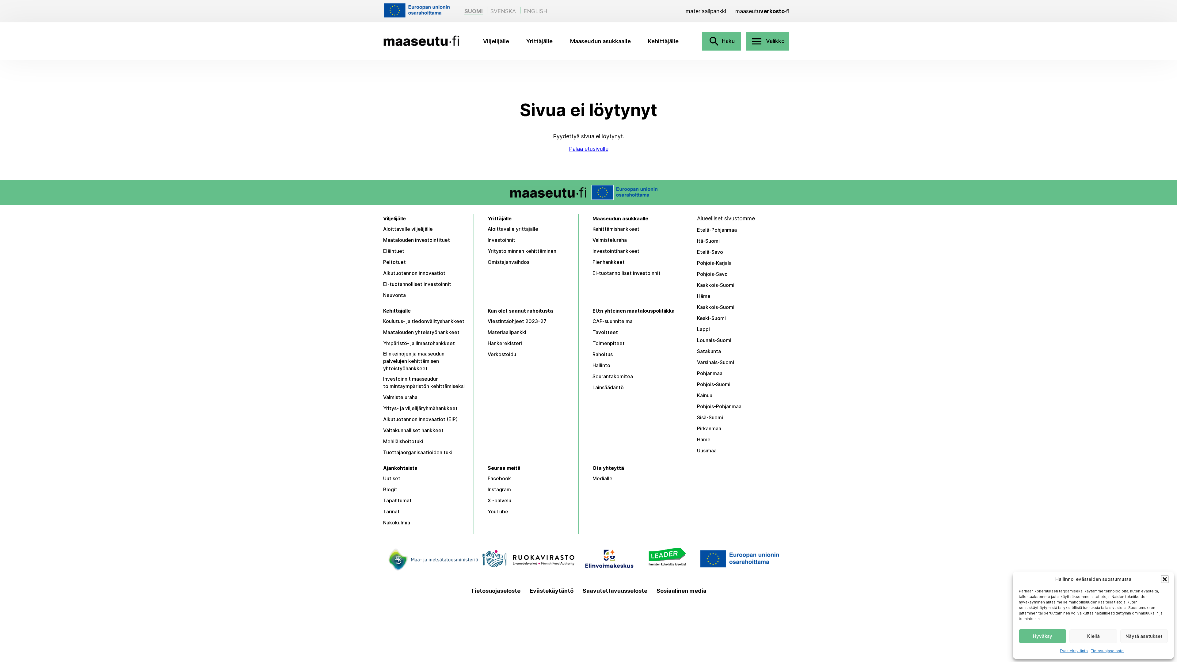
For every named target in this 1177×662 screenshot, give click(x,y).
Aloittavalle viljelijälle (408, 229)
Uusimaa (707, 450)
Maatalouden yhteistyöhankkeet (421, 332)
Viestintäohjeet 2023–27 (517, 321)
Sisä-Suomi (710, 417)
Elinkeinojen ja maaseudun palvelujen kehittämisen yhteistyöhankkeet (413, 361)
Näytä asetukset (1144, 636)
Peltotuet (394, 262)
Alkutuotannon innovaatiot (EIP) (420, 419)
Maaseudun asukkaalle (600, 41)
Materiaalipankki (507, 332)
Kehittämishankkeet (615, 229)
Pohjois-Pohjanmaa (719, 406)
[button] (1165, 579)
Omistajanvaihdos (508, 262)
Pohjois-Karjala (714, 263)
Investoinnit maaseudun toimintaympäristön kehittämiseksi (424, 382)
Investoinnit (501, 240)
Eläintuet (393, 251)
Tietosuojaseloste (1107, 651)
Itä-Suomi (708, 241)
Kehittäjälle (663, 41)
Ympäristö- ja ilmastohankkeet (419, 343)
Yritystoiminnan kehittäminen (522, 251)
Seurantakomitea (612, 376)
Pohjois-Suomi (713, 384)
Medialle (602, 478)
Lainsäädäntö (608, 387)
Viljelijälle (496, 41)
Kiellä (1093, 636)
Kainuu (704, 395)
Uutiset (391, 478)
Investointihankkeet (615, 251)
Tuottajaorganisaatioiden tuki (417, 452)
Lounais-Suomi (714, 340)
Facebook (499, 478)
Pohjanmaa (709, 373)
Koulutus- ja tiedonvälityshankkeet (423, 321)
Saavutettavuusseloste (615, 591)
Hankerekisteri (505, 343)
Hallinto (601, 365)
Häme (703, 296)
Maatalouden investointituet (416, 240)
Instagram (499, 489)
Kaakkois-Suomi (715, 285)
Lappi (703, 329)
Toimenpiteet (608, 343)
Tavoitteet (605, 332)
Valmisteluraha (609, 240)
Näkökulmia (396, 522)
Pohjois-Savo (712, 274)
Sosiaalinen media (682, 591)
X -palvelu (499, 500)
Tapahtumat (397, 500)
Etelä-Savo (710, 252)
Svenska (503, 11)
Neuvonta (394, 295)
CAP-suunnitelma (612, 321)
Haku (721, 41)
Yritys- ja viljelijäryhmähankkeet (420, 408)
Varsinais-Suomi (715, 362)
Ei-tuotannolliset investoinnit (417, 284)
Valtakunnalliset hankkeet (413, 430)
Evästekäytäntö (1074, 651)
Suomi (473, 11)
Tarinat (391, 511)
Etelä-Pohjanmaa (717, 230)
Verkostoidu (502, 354)
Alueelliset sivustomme (726, 218)
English (535, 11)
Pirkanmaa (709, 428)
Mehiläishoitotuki (403, 441)
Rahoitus (602, 354)
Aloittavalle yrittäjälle (513, 229)
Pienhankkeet (608, 262)
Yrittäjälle (539, 41)
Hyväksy (1042, 636)
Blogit (390, 489)
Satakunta (709, 351)
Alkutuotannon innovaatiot (414, 273)
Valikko (768, 41)
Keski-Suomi (711, 318)
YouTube (498, 511)
